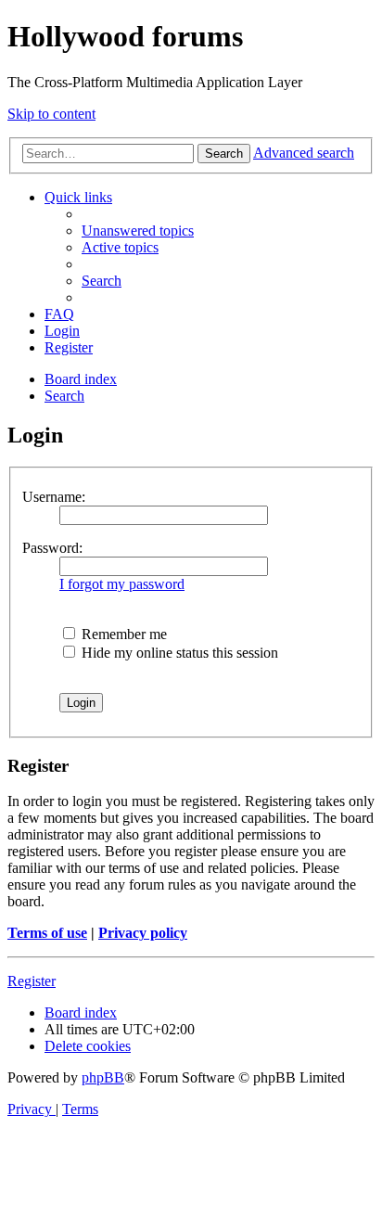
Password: (52, 548)
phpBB (103, 1077)
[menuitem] (138, 230)
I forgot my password (122, 584)
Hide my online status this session (178, 652)
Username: (53, 497)
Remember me (122, 634)
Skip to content (51, 114)
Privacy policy (142, 933)
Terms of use (47, 933)
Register (31, 981)
